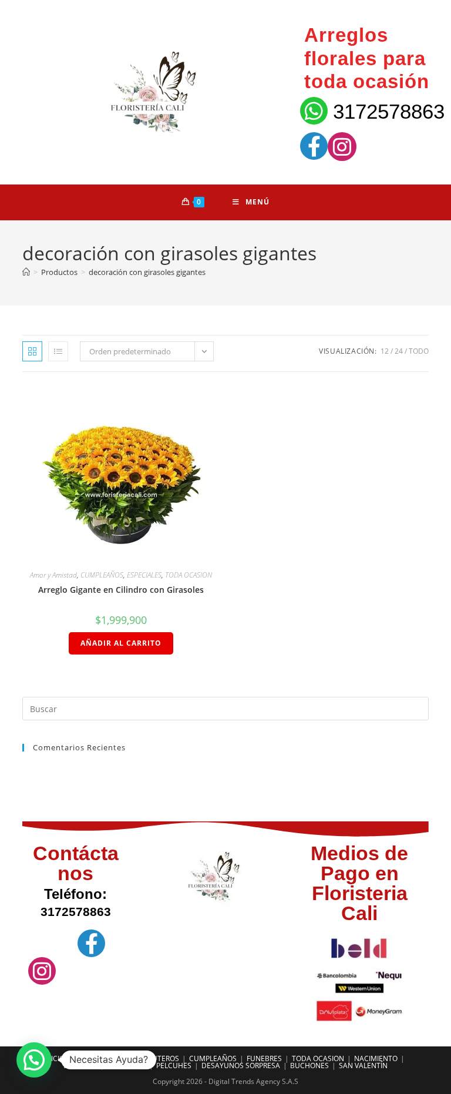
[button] (34, 1060)
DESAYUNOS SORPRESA (240, 1065)
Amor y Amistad (53, 575)
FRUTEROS (161, 1058)
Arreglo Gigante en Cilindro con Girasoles (121, 589)
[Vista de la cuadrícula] (32, 351)
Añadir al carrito (120, 643)
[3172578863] (314, 111)
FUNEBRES (264, 1058)
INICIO (54, 1058)
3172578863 (389, 111)
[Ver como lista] (58, 351)
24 (399, 351)
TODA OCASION (188, 575)
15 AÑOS (119, 1058)
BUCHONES (309, 1065)
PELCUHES (173, 1065)
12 (385, 351)
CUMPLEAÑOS (101, 575)
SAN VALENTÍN (363, 1065)
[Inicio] (26, 272)
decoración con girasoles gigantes (147, 272)
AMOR (85, 1058)
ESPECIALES (144, 575)
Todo (419, 351)
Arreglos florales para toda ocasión (366, 58)
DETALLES (80, 1065)
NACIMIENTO (376, 1058)
